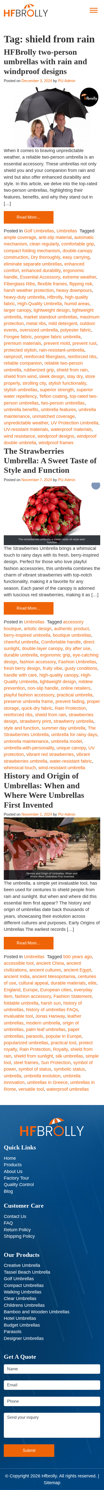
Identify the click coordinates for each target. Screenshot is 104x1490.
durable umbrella (21, 655)
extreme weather (79, 277)
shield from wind (20, 376)
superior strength (57, 389)
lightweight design (52, 310)
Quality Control (19, 1184)
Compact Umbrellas (24, 1285)
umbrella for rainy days (74, 734)
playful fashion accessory (29, 694)
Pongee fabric (18, 336)
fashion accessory (38, 661)
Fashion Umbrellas (77, 661)
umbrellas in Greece (47, 1082)
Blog (8, 1191)
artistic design (37, 628)
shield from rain (72, 369)
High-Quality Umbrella (39, 303)
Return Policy (17, 1229)
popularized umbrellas (26, 1042)
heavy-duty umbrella (24, 297)
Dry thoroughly (45, 257)
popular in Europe (64, 1036)
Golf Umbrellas (39, 230)
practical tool (63, 1042)
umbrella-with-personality (29, 747)
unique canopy (71, 747)
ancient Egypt (77, 970)
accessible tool (19, 963)
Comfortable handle (61, 641)
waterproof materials (71, 429)
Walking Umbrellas (22, 1291)
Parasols (12, 1331)
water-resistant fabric (71, 761)
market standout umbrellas (50, 316)
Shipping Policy (19, 1236)
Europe (30, 989)
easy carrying (76, 257)
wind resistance (19, 436)
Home (10, 1158)
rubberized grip (39, 369)
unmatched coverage (53, 416)
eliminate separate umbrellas (33, 264)
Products (13, 1164)
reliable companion (23, 363)
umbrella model (66, 741)
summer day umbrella (63, 728)
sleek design (51, 376)
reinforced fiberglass (44, 356)
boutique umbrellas (72, 635)
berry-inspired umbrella (27, 635)
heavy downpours (74, 290)
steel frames (26, 1062)
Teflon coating (53, 396)
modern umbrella (43, 1022)
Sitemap (52, 1482)
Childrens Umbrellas (24, 1305)
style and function (21, 728)
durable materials (68, 983)
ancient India (17, 976)
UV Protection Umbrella (74, 422)
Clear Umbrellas (20, 1298)
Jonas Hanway (50, 1016)
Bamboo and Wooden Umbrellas (36, 1311)
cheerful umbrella (21, 641)
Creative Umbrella (22, 1265)
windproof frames (56, 442)
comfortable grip (77, 243)
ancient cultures (45, 970)
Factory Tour (16, 1178)
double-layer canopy (42, 648)
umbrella (12, 1075)
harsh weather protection (29, 290)
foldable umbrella (21, 1003)
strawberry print (35, 721)
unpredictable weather (26, 422)
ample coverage (20, 237)
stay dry (75, 376)
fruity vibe (52, 668)
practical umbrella (74, 694)
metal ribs (36, 323)
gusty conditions (81, 668)
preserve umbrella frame (28, 701)
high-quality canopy (58, 675)
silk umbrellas (69, 1056)
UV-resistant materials (26, 429)
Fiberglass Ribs (19, 283)
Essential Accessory (40, 277)
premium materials (22, 343)
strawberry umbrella (73, 721)
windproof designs (56, 436)
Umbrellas (67, 230)
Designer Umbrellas (24, 1338)
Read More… (29, 217)
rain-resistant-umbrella (61, 350)
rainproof (13, 356)
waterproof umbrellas (67, 1089)
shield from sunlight (33, 1056)
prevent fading (70, 701)
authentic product (71, 628)
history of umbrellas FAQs (52, 1009)
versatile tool (31, 1089)
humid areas (76, 303)
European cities (55, 989)
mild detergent (62, 323)
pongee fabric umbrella (57, 336)
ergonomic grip (55, 655)
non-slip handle (43, 688)
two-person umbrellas (63, 403)
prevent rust (84, 343)
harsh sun (51, 1003)
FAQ (8, 1222)
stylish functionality (67, 383)
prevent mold (57, 343)
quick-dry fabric (36, 708)
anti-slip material (55, 237)
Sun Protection (56, 1062)
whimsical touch (20, 767)
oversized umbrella (39, 330)
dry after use (77, 648)
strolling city (34, 383)
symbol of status (34, 1069)
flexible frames (52, 283)
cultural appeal (33, 983)
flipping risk (80, 283)
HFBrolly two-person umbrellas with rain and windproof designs (45, 61)
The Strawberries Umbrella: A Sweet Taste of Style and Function (50, 460)
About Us (13, 1171)
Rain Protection (70, 708)
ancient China (50, 963)
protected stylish (20, 350)
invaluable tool (18, 1016)
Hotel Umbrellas (20, 1318)
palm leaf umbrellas (45, 1029)
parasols (34, 1036)
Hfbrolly (54, 297)
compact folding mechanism (32, 250)
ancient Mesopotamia (53, 976)
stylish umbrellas (20, 389)
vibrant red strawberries (50, 754)
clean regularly (44, 243)
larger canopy (17, 310)
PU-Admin (66, 81)
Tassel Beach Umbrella (27, 1272)
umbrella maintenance (26, 741)
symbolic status (69, 1069)
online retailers (75, 688)
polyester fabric (75, 330)
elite (92, 983)
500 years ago (77, 956)
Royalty (60, 1049)
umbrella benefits (21, 409)
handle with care (20, 675)
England (12, 989)
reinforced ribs (82, 356)
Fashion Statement (73, 996)
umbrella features (58, 409)
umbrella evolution (42, 1075)
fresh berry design (22, 668)
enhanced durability (41, 270)
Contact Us (15, 1216)
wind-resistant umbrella (61, 767)
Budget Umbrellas (22, 1325)
